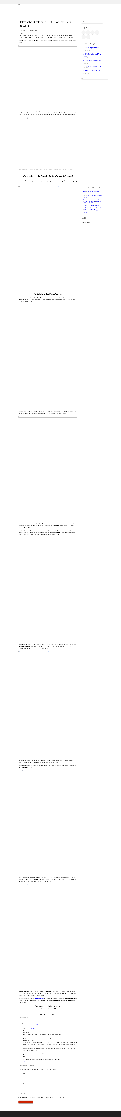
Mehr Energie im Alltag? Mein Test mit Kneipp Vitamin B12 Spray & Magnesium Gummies (92, 55)
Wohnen (37, 30)
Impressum (57, 1114)
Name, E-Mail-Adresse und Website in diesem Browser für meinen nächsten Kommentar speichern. (42, 1097)
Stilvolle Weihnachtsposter (94, 205)
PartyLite (27, 1017)
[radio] (46, 1011)
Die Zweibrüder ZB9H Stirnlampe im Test (92, 66)
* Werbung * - (32, 30)
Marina (84, 191)
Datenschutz (63, 1114)
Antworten (25, 1061)
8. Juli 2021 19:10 (31, 1028)
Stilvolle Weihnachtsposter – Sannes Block (92, 207)
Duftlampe (22, 1017)
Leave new (34, 1024)
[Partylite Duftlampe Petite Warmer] (28, 196)
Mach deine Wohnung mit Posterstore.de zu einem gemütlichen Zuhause (91, 211)
